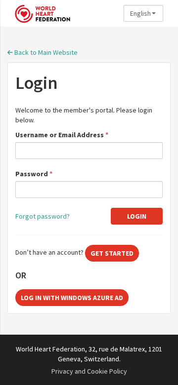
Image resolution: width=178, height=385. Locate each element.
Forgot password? (42, 216)
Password (33, 173)
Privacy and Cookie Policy (89, 371)
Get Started (112, 253)
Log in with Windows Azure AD (72, 297)
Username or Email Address (61, 134)
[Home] (67, 13)
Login (136, 216)
